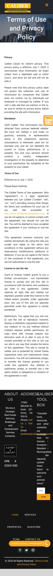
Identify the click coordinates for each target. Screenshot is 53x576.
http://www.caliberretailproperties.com (24, 213)
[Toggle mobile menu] (47, 4)
